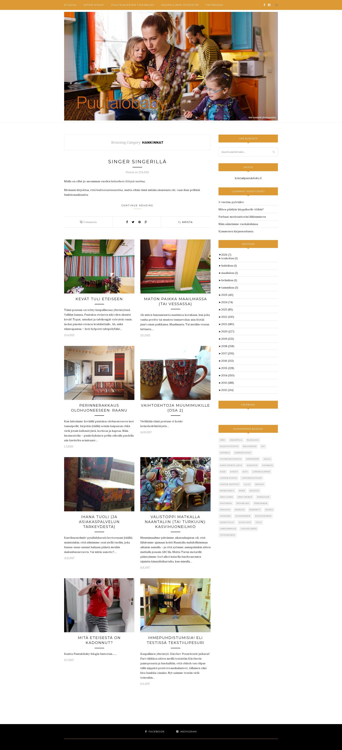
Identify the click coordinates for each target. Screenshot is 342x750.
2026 (226, 254)
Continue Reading (137, 205)
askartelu (236, 440)
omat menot (245, 497)
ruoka (269, 510)
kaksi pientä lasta (231, 465)
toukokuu (229, 258)
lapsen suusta (228, 478)
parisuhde (263, 497)
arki (222, 440)
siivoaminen (243, 516)
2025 (227, 295)
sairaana (225, 516)
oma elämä (226, 497)
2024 (227, 302)
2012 (227, 390)
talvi (259, 522)
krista (187, 222)
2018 (227, 346)
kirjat (234, 472)
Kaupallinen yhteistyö (180, 5)
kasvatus (252, 465)
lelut (247, 484)
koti (245, 472)
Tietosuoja (214, 5)
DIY (263, 446)
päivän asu (243, 503)
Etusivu (70, 5)
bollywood (249, 446)
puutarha (226, 503)
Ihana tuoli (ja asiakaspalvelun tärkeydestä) (99, 522)
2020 (227, 331)
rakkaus (225, 510)
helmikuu (229, 280)
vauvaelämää (249, 529)
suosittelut (227, 522)
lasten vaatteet (229, 484)
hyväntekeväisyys (230, 459)
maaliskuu (229, 273)
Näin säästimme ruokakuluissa (238, 224)
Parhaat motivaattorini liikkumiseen (242, 216)
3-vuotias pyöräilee (231, 202)
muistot (254, 491)
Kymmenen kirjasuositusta (235, 231)
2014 (228, 375)
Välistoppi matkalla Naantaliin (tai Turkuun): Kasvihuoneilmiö (175, 522)
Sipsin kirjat (94, 5)
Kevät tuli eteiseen (99, 299)
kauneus (267, 465)
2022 (227, 317)
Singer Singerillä (137, 161)
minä (242, 491)
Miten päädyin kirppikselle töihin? (241, 209)
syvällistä (245, 522)
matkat (259, 484)
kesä (223, 472)
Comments (88, 222)
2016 (227, 361)
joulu (267, 459)
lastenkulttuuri (252, 478)
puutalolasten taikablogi (133, 5)
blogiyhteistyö (229, 446)
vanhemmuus (228, 529)
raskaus (240, 510)
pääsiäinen (260, 503)
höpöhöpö (252, 459)
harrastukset (243, 453)
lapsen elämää (261, 472)
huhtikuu (229, 265)
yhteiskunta (227, 535)
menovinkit (227, 491)
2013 (227, 382)
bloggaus (253, 440)
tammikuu (229, 287)
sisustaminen (263, 516)
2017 (227, 353)
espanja (225, 453)
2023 (227, 309)
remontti (255, 510)
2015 (227, 368)
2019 (227, 339)
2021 (227, 324)
